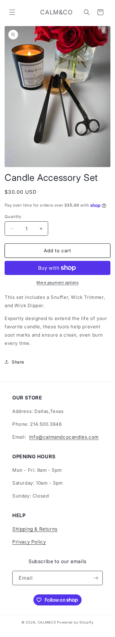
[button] (12, 12)
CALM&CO (47, 622)
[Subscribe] (95, 578)
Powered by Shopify (75, 622)
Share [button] (18, 361)
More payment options (57, 282)
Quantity (13, 216)
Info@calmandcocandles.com (64, 437)
